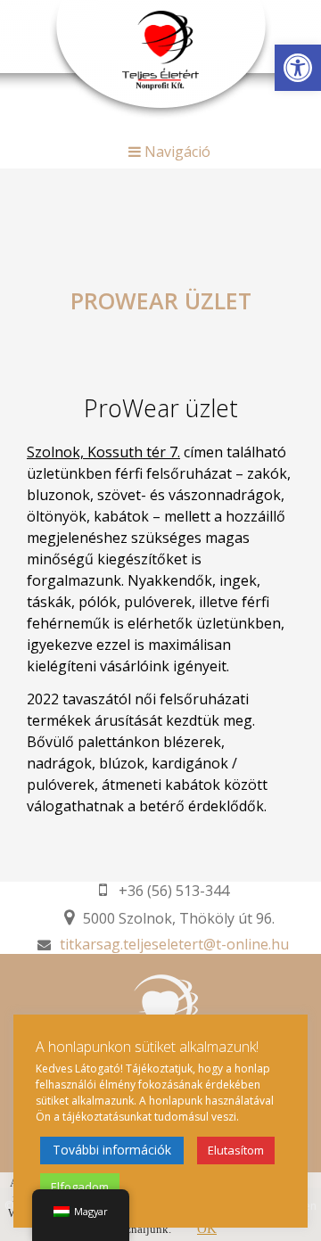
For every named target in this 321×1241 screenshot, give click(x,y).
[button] (298, 68)
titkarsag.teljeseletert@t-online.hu (174, 944)
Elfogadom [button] (80, 1187)
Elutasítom (236, 1150)
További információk (112, 1149)
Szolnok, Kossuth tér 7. (103, 452)
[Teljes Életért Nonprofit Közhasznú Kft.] (160, 48)
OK (207, 1228)
